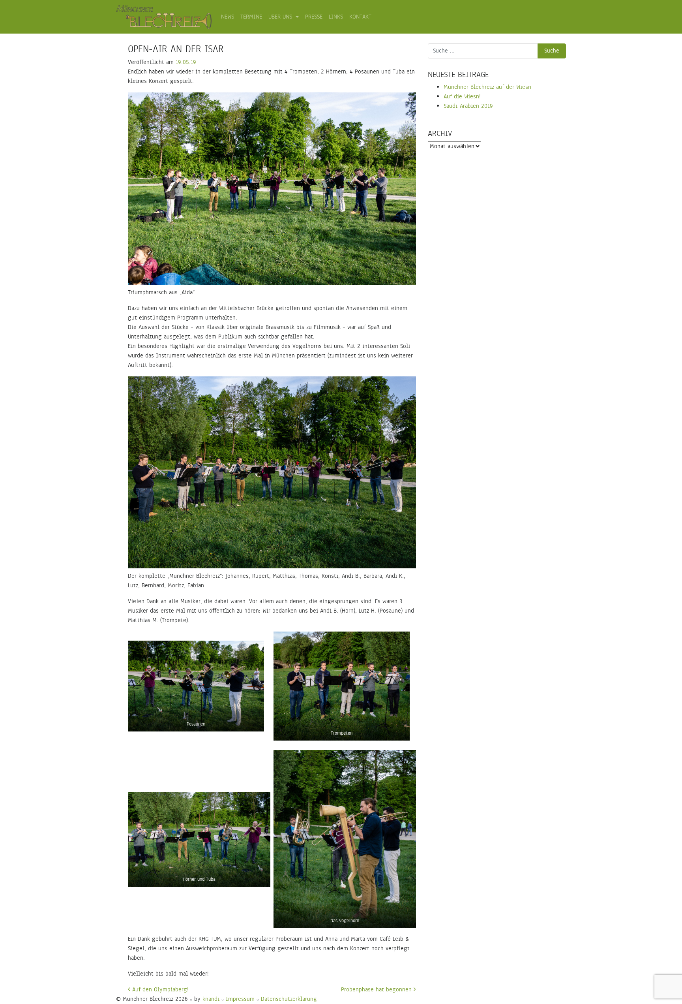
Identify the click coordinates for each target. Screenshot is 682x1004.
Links (336, 17)
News (227, 17)
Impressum (240, 999)
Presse (313, 17)
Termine (251, 17)
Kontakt (360, 17)
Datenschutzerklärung (289, 999)
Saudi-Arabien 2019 (468, 106)
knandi (210, 999)
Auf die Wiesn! (462, 96)
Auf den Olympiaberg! (159, 989)
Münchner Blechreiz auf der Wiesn (487, 87)
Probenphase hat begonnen (377, 989)
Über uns (281, 17)
